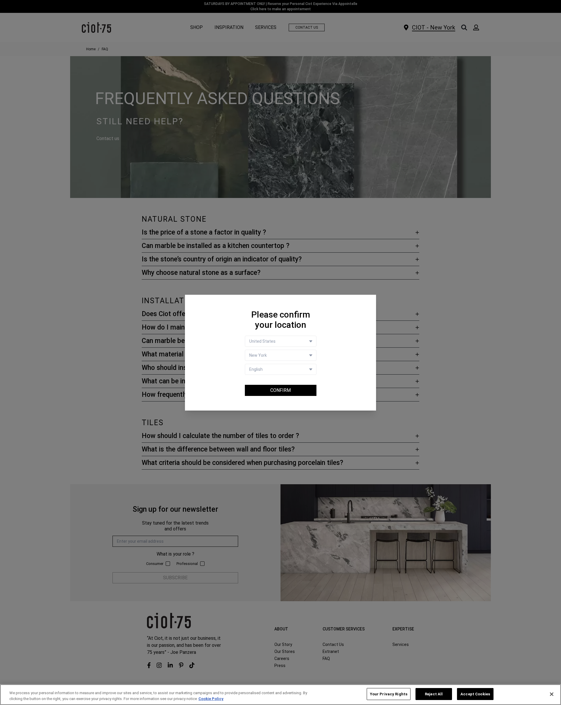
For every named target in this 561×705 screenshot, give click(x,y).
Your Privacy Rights (388, 694)
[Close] (551, 694)
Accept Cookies (475, 694)
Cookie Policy (211, 699)
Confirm (280, 390)
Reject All (434, 694)
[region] (280, 694)
